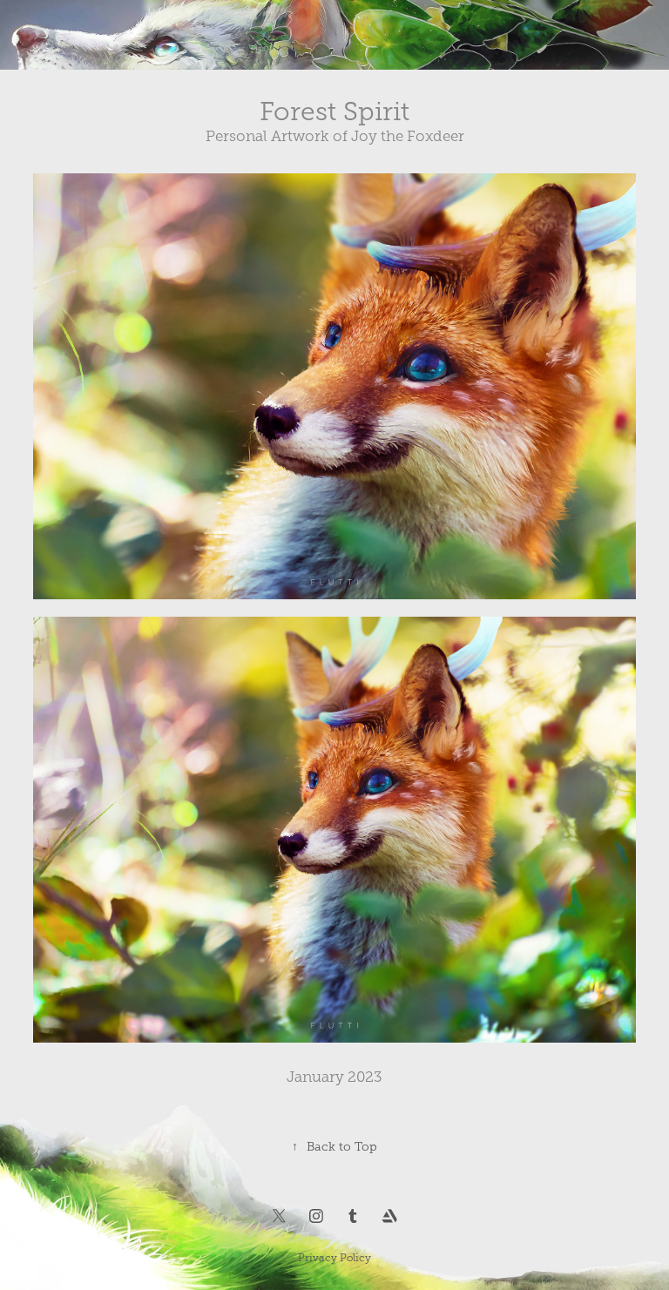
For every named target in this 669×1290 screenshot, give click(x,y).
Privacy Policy (334, 1258)
